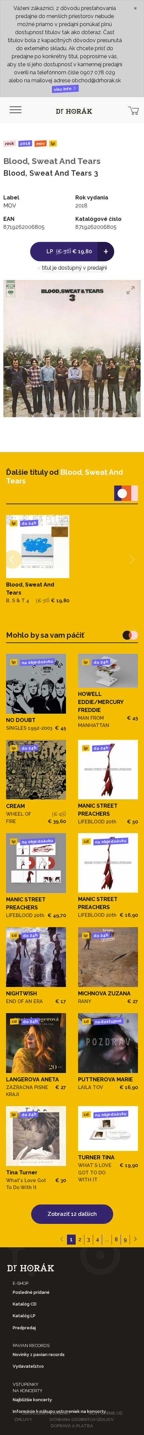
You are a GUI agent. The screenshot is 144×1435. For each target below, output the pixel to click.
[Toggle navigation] (15, 110)
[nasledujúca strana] (135, 1240)
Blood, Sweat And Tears (51, 161)
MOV (40, 143)
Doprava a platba (72, 1425)
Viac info (63, 89)
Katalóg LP (24, 1315)
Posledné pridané (31, 1292)
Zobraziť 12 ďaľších (72, 1214)
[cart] (133, 110)
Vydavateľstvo (28, 1366)
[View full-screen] (130, 290)
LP (53, 143)
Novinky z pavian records (39, 1354)
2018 (25, 143)
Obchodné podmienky (46, 1413)
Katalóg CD (25, 1304)
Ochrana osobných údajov (81, 1419)
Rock (9, 143)
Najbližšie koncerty (32, 1399)
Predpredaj (24, 1327)
